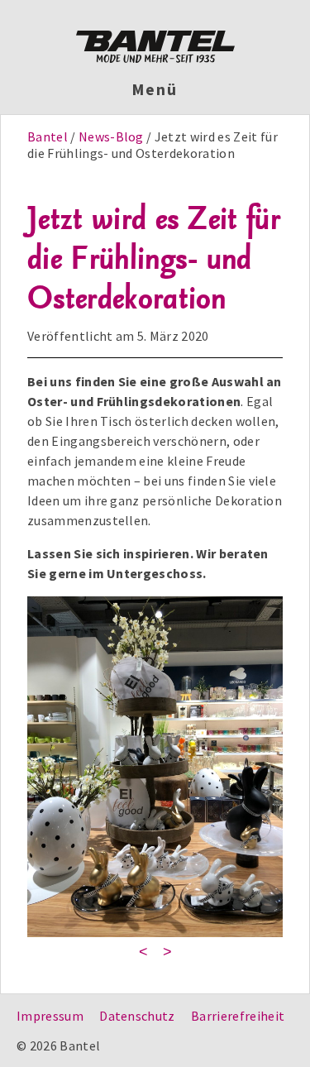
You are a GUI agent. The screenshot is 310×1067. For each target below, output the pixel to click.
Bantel (48, 136)
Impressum (50, 1015)
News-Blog (111, 136)
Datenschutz (137, 1015)
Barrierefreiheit (237, 1015)
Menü (155, 89)
